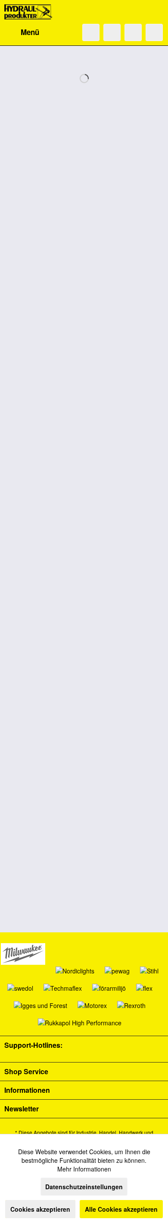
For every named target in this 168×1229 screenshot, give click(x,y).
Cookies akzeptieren (40, 1209)
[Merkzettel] (112, 32)
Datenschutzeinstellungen (84, 1186)
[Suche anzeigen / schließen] (91, 32)
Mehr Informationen (84, 1169)
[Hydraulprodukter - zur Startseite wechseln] (28, 11)
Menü (30, 32)
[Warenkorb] (154, 32)
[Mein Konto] (133, 32)
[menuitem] (22, 32)
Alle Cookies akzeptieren (121, 1209)
